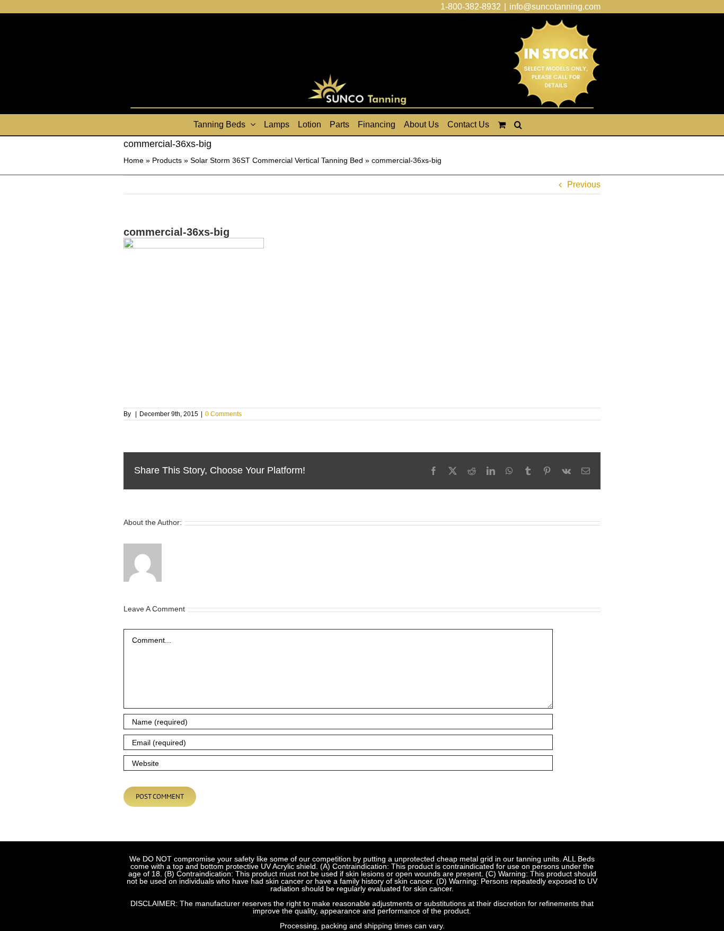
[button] (518, 124)
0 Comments (223, 414)
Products (167, 160)
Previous (584, 184)
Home (133, 160)
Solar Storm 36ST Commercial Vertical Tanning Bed (276, 160)
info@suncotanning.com (555, 6)
